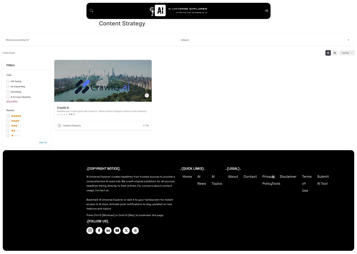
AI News (201, 180)
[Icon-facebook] (99, 230)
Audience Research (72, 125)
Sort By (345, 53)
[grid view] (328, 53)
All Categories (186, 40)
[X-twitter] (126, 230)
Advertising (16, 92)
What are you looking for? (17, 40)
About (233, 176)
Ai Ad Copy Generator (21, 97)
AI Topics (217, 180)
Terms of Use (307, 183)
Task (8, 75)
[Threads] (135, 230)
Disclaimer (288, 176)
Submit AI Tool (323, 180)
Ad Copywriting (18, 86)
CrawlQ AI (63, 107)
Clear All (43, 142)
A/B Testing (16, 81)
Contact (100, 190)
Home (187, 176)
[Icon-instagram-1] (89, 230)
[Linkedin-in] (108, 230)
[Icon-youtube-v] (117, 230)
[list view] (335, 53)
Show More (12, 101)
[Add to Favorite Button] (147, 95)
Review (10, 110)
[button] (91, 11)
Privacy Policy (268, 180)
